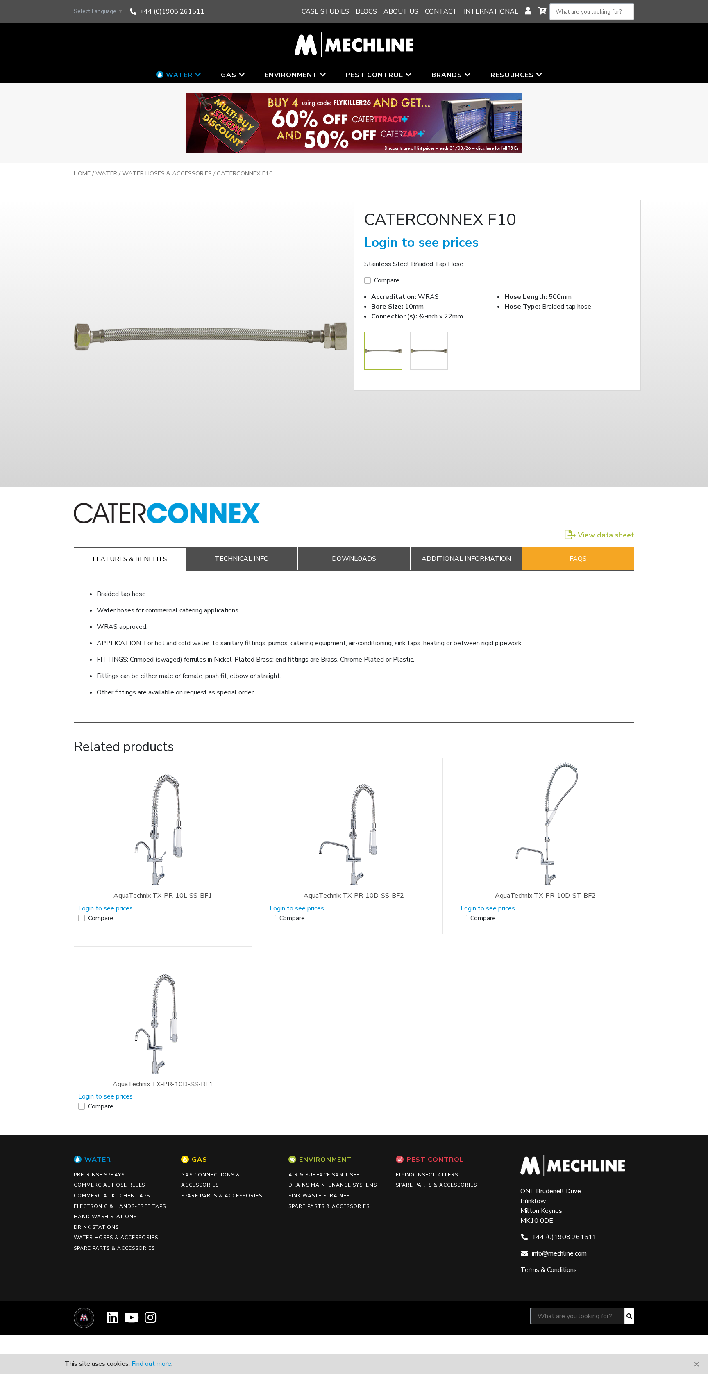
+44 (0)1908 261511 (172, 11)
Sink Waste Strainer (319, 1195)
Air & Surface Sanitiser (324, 1175)
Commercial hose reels (109, 1185)
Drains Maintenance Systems (332, 1185)
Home (82, 173)
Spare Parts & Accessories (114, 1248)
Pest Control (435, 1159)
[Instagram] (150, 1320)
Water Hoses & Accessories (167, 173)
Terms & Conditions (548, 1269)
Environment (325, 1159)
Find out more (151, 1363)
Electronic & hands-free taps (120, 1206)
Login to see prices (421, 242)
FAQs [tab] (578, 558)
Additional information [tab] (466, 558)
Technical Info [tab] (242, 558)
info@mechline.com (559, 1253)
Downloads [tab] (354, 558)
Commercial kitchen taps (112, 1195)
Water (106, 173)
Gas (199, 1159)
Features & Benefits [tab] (130, 559)
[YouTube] (131, 1320)
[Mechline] (354, 44)
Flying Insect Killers (427, 1175)
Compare (386, 280)
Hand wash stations (105, 1216)
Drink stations (96, 1227)
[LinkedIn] (112, 1320)
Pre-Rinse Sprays (99, 1175)
